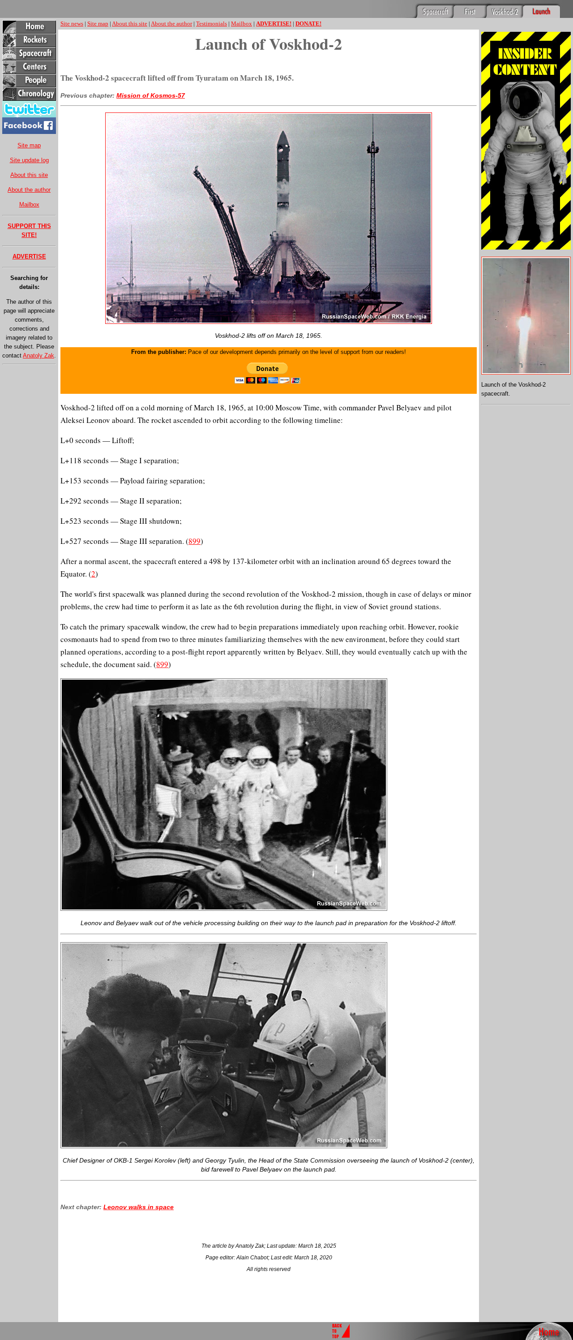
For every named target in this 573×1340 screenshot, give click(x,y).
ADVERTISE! (273, 23)
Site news (71, 23)
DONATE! (308, 23)
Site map (29, 145)
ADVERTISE (29, 256)
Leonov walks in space (138, 1207)
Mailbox (29, 204)
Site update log (29, 160)
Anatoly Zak (38, 355)
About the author (29, 189)
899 (194, 541)
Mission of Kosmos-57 (150, 95)
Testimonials (211, 23)
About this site (29, 175)
